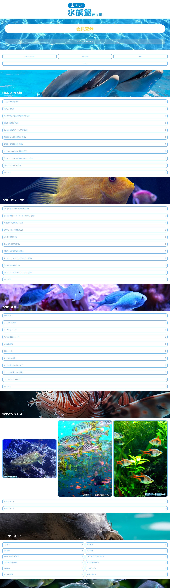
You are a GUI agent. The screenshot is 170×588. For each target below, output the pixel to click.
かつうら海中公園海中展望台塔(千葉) (16, 209)
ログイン (7, 545)
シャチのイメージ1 (10, 330)
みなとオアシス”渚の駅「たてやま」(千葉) (18, 272)
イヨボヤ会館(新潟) (10, 237)
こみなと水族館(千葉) (11, 102)
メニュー (85, 63)
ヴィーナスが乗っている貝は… (14, 372)
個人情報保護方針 (93, 562)
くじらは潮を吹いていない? (13, 365)
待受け (140, 56)
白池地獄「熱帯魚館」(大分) (13, 223)
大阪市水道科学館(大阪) (12, 265)
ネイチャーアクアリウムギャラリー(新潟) (18, 258)
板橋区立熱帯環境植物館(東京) (14, 251)
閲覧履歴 (90, 545)
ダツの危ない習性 (10, 358)
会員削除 (90, 550)
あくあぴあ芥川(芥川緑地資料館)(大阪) (17, 116)
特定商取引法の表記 (10, 562)
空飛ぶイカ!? (8, 351)
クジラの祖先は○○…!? (11, 337)
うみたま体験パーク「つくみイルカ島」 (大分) (19, 216)
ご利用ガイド (91, 568)
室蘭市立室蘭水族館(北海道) (13, 144)
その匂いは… (8, 316)
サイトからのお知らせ (85, 41)
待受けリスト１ (9, 501)
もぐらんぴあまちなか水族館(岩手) (15, 151)
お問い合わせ (91, 574)
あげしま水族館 (9, 109)
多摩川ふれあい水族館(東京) (13, 230)
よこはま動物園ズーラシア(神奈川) (15, 130)
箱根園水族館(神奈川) (11, 123)
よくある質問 (8, 574)
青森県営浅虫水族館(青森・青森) (15, 137)
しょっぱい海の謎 (10, 323)
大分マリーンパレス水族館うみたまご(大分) (18, 158)
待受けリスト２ (9, 508)
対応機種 (7, 550)
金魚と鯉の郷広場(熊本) (12, 244)
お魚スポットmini (29, 56)
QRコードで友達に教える (95, 556)
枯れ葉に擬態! (8, 344)
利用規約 (7, 568)
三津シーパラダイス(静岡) (12, 165)
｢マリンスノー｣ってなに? (12, 379)
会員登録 (85, 28)
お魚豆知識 (85, 56)
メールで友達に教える (11, 556)
